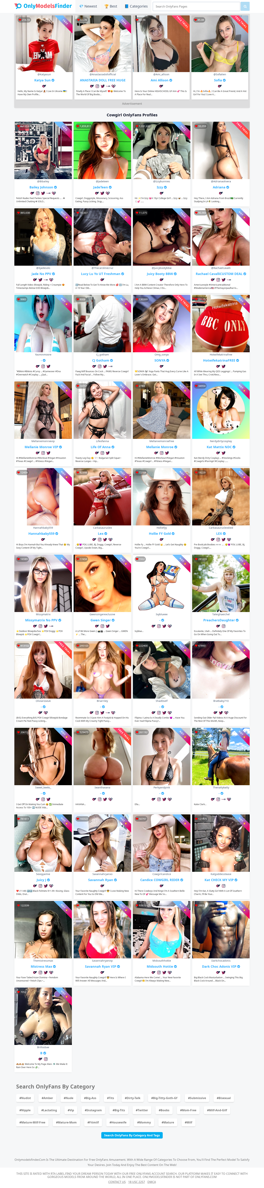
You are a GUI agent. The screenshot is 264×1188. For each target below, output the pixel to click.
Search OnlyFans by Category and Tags (132, 1135)
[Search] (245, 6)
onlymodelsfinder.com (30, 1160)
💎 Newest (88, 6)
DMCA (151, 1182)
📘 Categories (136, 6)
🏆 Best (110, 6)
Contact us (117, 1182)
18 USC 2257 (136, 1182)
